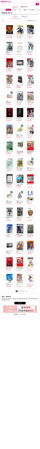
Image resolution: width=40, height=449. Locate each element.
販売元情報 (16, 314)
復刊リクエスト (24, 6)
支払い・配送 (31, 9)
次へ (26, 291)
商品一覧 (8, 9)
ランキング (14, 9)
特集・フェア (26, 9)
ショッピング (15, 6)
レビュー (20, 9)
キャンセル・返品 (22, 314)
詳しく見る (20, 303)
